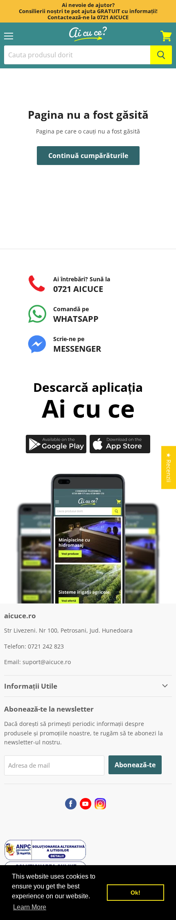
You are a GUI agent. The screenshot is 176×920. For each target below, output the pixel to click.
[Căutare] (161, 54)
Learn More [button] (29, 907)
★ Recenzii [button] (169, 467)
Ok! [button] (135, 892)
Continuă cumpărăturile (88, 155)
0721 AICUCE (113, 17)
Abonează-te (135, 764)
